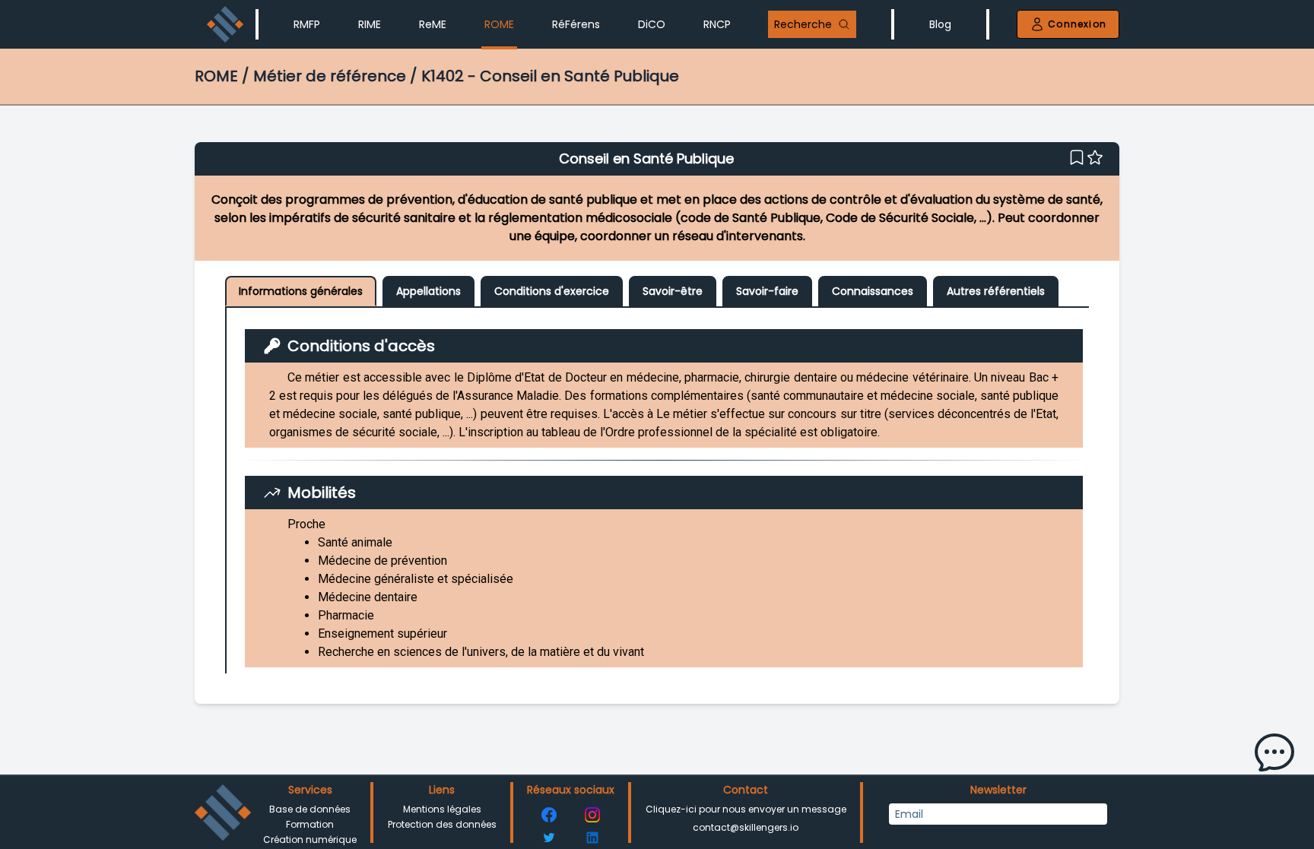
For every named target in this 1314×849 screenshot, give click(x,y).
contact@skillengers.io (745, 827)
